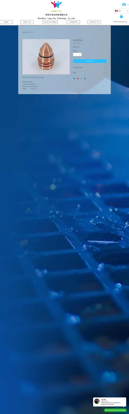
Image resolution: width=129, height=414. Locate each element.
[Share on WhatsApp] (81, 78)
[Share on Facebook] (74, 78)
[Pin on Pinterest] (78, 78)
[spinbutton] (77, 54)
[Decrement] (74, 54)
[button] (121, 16)
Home (24, 32)
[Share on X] (85, 78)
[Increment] (80, 54)
